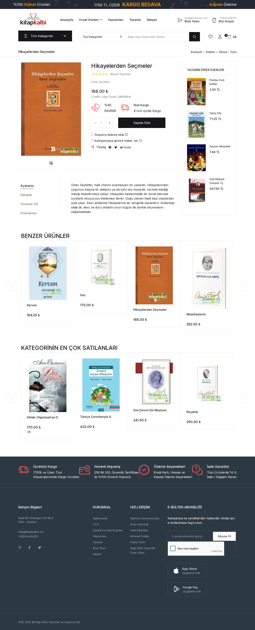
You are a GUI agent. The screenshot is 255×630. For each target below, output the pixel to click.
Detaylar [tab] (26, 195)
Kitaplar (210, 51)
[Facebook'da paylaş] (110, 147)
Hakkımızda (100, 518)
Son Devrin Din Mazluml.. (150, 410)
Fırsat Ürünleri (89, 20)
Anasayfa (66, 20)
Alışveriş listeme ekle (109, 135)
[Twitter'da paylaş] (116, 147)
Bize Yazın (99, 548)
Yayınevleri (115, 20)
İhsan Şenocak (139, 524)
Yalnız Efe (215, 113)
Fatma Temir (137, 542)
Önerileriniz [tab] (28, 213)
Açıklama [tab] (27, 186)
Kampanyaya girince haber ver (116, 141)
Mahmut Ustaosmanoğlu (144, 518)
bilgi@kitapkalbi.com (30, 531)
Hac (82, 295)
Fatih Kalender (139, 530)
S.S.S (96, 524)
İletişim (152, 20)
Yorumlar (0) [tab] (29, 204)
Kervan (32, 305)
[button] (220, 36)
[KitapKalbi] (33, 19)
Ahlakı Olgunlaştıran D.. (43, 417)
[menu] (101, 36)
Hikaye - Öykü (228, 51)
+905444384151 (28, 536)
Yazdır (127, 147)
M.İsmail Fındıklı (139, 536)
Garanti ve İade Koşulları (108, 530)
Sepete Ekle (141, 123)
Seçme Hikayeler (220, 146)
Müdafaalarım (196, 314)
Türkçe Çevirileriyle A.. (96, 417)
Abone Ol (224, 536)
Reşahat (192, 412)
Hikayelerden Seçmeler (150, 309)
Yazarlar (135, 20)
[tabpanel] (51, 109)
